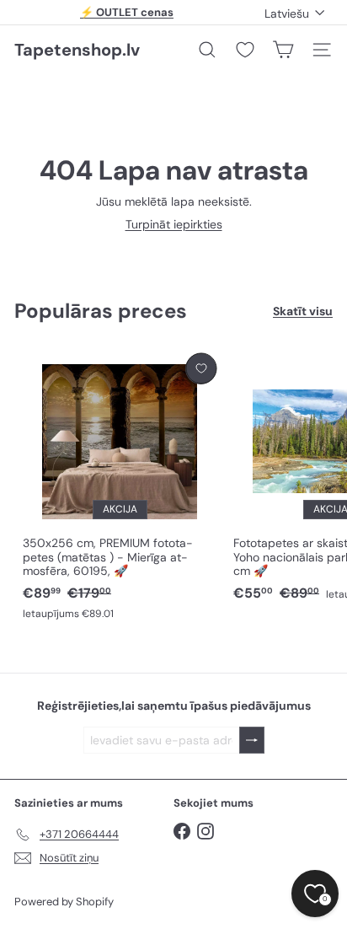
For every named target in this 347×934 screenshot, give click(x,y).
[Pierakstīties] (251, 740)
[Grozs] (283, 49)
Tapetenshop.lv (77, 50)
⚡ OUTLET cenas (127, 12)
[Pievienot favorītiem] (200, 368)
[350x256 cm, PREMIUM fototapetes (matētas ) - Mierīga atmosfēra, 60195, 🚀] (119, 488)
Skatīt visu (303, 311)
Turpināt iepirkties (173, 224)
